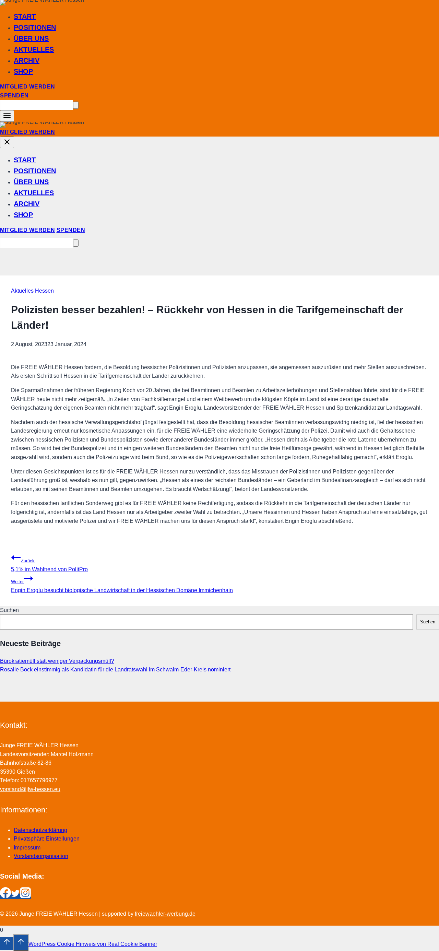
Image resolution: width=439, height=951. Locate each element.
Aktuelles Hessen (32, 291)
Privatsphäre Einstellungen (47, 839)
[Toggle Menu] (7, 116)
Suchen (9, 610)
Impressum (27, 847)
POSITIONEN (35, 27)
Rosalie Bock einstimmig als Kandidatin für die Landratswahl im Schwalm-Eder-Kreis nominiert (115, 669)
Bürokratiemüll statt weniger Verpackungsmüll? (57, 661)
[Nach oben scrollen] (6, 943)
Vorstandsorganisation (41, 856)
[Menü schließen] (7, 142)
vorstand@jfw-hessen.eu (30, 789)
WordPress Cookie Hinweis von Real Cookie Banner (92, 944)
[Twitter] (15, 896)
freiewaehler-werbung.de (165, 914)
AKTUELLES (34, 49)
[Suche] (76, 105)
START (25, 16)
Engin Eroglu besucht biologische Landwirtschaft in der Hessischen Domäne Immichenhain (122, 586)
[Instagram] (25, 896)
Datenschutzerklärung (40, 830)
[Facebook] (5, 896)
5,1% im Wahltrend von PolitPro (49, 565)
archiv (26, 60)
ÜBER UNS (31, 38)
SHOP (23, 71)
